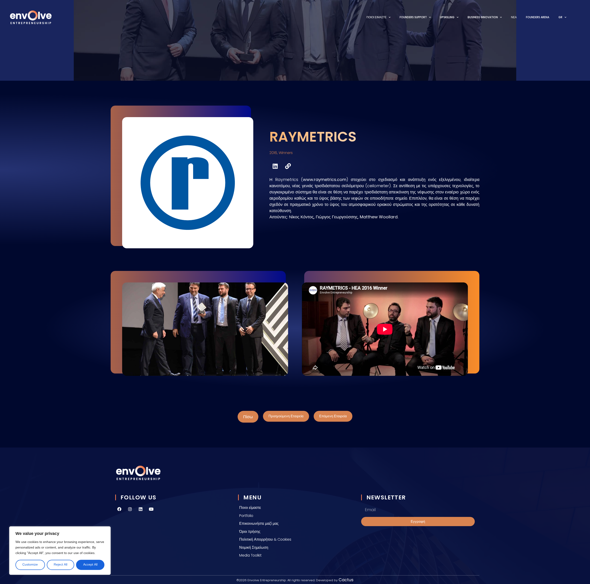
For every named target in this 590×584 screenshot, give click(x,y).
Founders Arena (537, 17)
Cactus (346, 580)
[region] (60, 550)
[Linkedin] (140, 509)
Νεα (514, 17)
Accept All (90, 564)
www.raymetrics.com (324, 179)
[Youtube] (151, 509)
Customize (30, 564)
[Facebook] (119, 509)
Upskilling (447, 17)
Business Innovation (483, 17)
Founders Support (413, 17)
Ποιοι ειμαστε (376, 17)
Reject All (60, 564)
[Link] (288, 166)
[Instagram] (130, 509)
